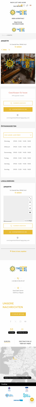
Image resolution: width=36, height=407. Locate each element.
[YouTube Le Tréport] (25, 321)
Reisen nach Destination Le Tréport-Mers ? (17, 377)
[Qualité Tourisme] (27, 389)
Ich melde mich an (18, 314)
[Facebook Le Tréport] (10, 321)
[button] (27, 5)
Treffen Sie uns (22, 332)
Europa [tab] (7, 341)
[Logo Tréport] (18, 268)
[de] (31, 5)
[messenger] (32, 401)
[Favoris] (24, 5)
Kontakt (11, 332)
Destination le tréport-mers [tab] (25, 342)
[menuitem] (18, 2)
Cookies (4, 384)
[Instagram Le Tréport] (20, 321)
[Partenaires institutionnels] (9, 389)
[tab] (16, 135)
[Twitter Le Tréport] (15, 321)
